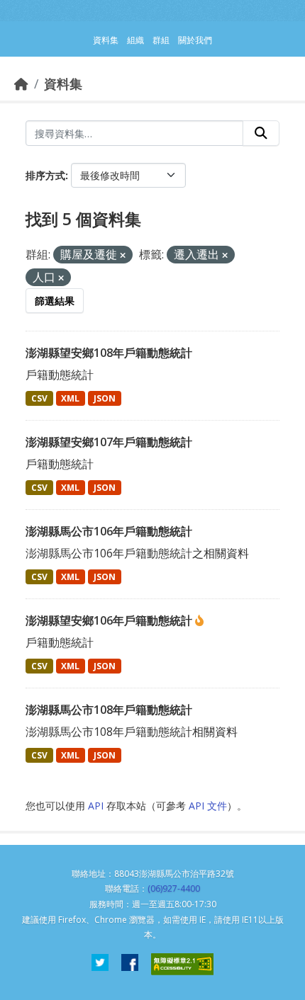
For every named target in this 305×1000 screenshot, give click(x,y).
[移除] (123, 255)
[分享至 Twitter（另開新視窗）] (100, 964)
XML (70, 398)
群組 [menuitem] (161, 40)
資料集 (63, 83)
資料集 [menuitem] (105, 40)
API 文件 (208, 805)
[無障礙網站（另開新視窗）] (182, 964)
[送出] (261, 133)
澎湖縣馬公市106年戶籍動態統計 (109, 531)
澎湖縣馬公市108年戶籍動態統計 (109, 709)
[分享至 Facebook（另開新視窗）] (130, 964)
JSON (105, 398)
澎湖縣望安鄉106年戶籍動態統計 (110, 620)
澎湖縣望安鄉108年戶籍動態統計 (109, 352)
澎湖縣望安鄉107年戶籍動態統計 (109, 442)
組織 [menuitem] (135, 40)
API (96, 805)
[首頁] (21, 83)
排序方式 (45, 175)
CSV (39, 398)
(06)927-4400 (174, 888)
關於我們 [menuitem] (195, 40)
